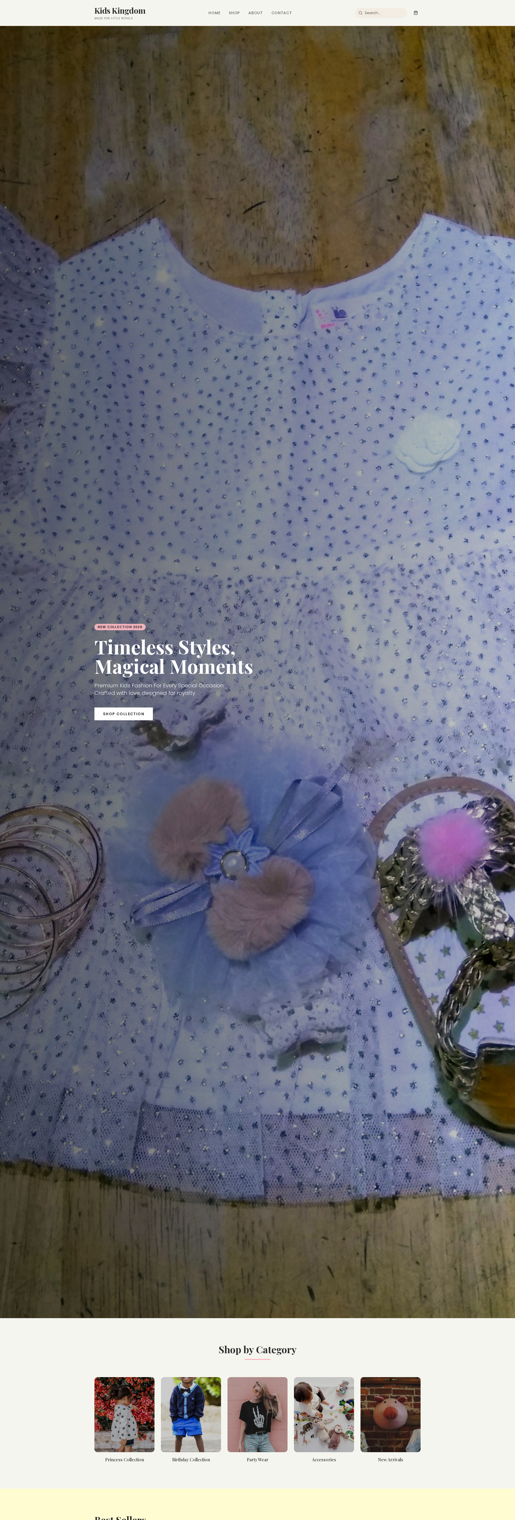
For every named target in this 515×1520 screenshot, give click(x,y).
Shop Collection (123, 714)
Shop (234, 13)
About (255, 13)
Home (214, 13)
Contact (281, 13)
